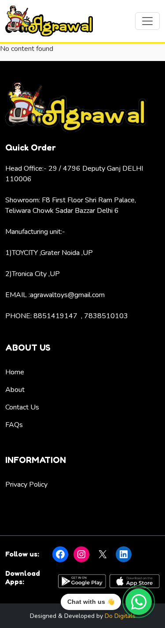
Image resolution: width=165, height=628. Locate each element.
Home (14, 372)
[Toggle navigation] (147, 21)
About (15, 390)
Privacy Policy (26, 484)
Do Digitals (120, 616)
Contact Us (22, 407)
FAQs (14, 425)
